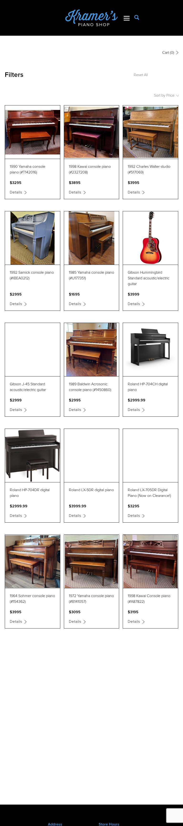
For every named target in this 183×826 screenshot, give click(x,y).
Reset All (141, 75)
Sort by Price (164, 95)
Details (16, 192)
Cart (168, 52)
